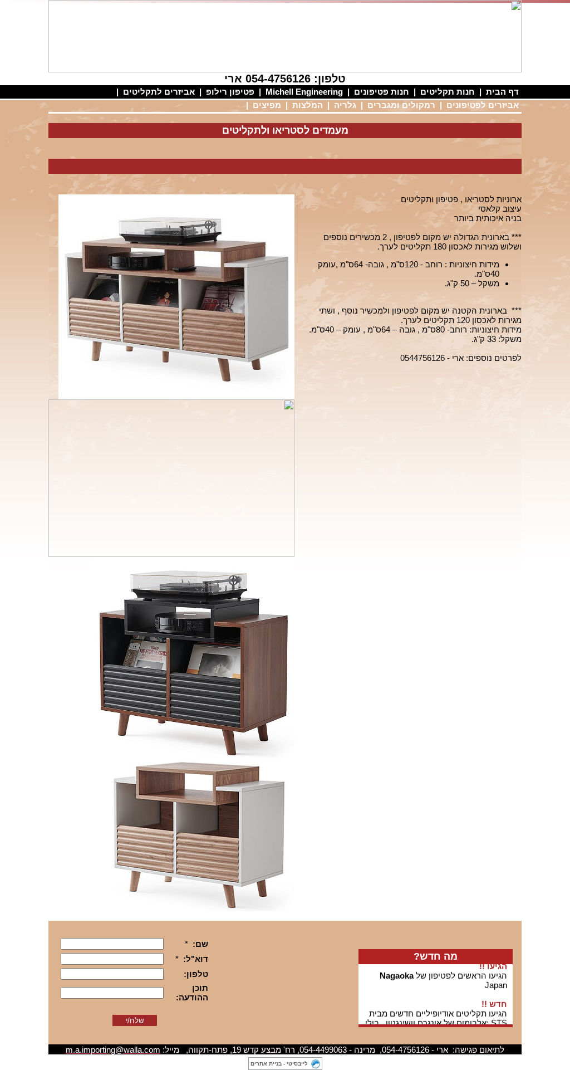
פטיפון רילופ (230, 91)
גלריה (345, 105)
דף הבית (502, 91)
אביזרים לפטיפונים (482, 105)
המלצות (307, 105)
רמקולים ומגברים (401, 105)
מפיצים (267, 105)
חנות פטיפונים (381, 91)
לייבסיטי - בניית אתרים (279, 1064)
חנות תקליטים (447, 91)
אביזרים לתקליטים (159, 91)
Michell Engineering (304, 91)
